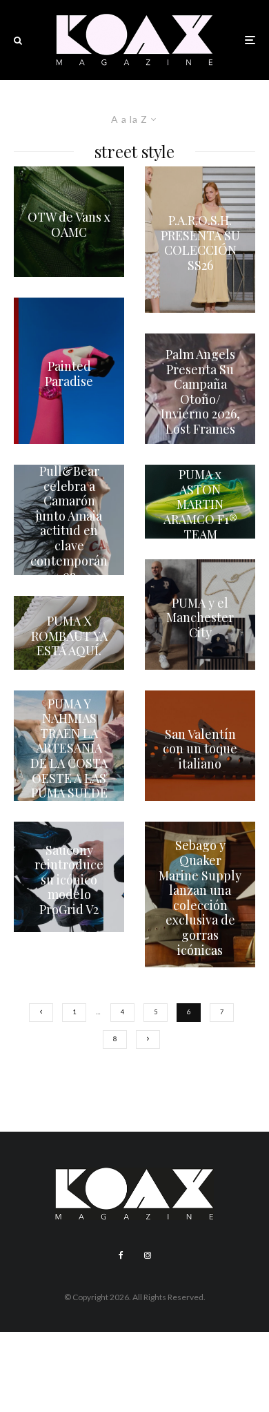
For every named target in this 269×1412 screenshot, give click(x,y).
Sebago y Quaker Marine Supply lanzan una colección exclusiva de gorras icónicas (200, 898)
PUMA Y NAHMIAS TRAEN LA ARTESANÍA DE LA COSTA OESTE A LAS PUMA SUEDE (69, 749)
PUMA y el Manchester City (200, 617)
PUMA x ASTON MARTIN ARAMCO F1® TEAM (200, 504)
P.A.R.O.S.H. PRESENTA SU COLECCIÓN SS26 (200, 243)
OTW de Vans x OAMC (69, 225)
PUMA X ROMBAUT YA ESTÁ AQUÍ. (69, 636)
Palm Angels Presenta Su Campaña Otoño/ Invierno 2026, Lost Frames (200, 392)
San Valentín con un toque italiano (200, 748)
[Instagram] (147, 1255)
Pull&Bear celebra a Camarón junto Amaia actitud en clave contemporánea (69, 523)
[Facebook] (121, 1255)
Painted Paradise (69, 374)
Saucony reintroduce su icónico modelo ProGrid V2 (68, 880)
